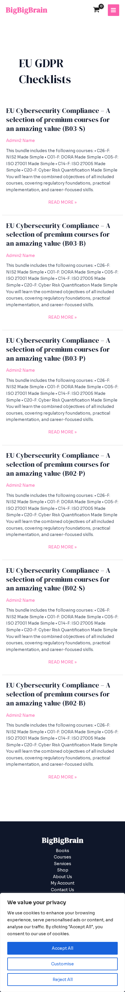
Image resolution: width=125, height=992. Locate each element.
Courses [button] (62, 857)
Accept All (62, 948)
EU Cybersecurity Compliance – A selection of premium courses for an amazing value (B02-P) (58, 464)
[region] (62, 942)
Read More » (62, 202)
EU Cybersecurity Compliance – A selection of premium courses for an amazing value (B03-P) (58, 349)
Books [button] (62, 850)
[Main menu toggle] (113, 10)
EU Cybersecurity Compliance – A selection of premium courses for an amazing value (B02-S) (58, 579)
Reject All (63, 979)
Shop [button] (62, 870)
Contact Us (62, 889)
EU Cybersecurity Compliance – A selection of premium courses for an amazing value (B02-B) (58, 694)
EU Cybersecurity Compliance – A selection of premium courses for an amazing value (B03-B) (58, 234)
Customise (62, 964)
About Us (62, 876)
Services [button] (62, 863)
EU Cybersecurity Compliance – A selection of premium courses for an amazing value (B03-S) (58, 119)
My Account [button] (62, 883)
